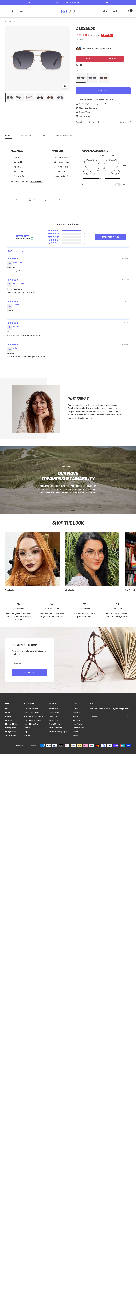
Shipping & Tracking (16, 200)
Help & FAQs (28, 732)
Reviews (75, 735)
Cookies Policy (54, 713)
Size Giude (27, 728)
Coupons (75, 732)
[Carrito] (129, 11)
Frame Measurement (31, 709)
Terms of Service (54, 724)
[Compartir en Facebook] (85, 122)
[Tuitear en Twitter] (94, 122)
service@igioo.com (122, 617)
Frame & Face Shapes (31, 713)
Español (114, 11)
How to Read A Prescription (33, 716)
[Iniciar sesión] (123, 11)
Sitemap (27, 735)
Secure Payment (54, 200)
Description (26, 135)
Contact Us (76, 713)
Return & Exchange (64, 135)
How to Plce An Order (31, 724)
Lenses (44, 135)
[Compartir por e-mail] (98, 122)
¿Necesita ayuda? (125, 122)
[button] (53, 231)
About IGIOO (77, 709)
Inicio (7, 22)
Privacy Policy (53, 709)
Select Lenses (103, 91)
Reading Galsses (10, 728)
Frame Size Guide (36, 181)
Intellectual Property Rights (58, 732)
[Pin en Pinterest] (89, 122)
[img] (12, 258)
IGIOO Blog (76, 716)
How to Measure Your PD (32, 720)
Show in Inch (86, 185)
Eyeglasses (9, 716)
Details (8, 135)
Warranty (36, 200)
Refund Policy (53, 716)
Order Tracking (77, 724)
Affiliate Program (78, 728)
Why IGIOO (76, 720)
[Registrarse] (127, 716)
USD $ (105, 11)
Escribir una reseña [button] (110, 237)
